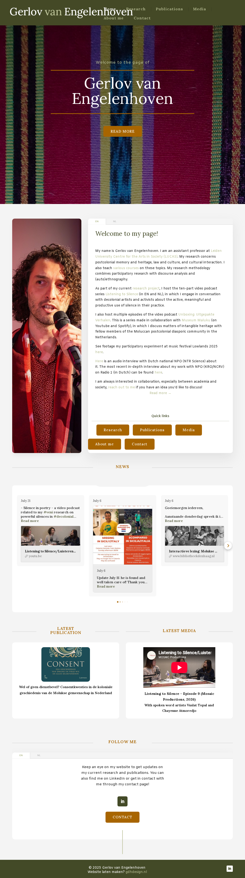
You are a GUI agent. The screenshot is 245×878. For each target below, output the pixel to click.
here (99, 352)
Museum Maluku (196, 320)
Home (110, 9)
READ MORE (123, 131)
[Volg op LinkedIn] (122, 801)
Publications (169, 9)
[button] (17, 545)
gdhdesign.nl (136, 872)
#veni (48, 512)
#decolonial (63, 516)
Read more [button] (30, 521)
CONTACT (122, 817)
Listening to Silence (122, 294)
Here (99, 361)
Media (199, 9)
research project (146, 288)
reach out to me (121, 387)
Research (136, 9)
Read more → (160, 393)
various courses (126, 268)
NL (115, 221)
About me (114, 18)
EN (97, 221)
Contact (142, 18)
